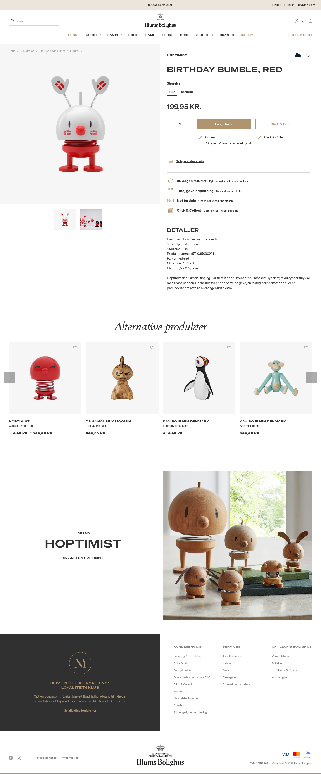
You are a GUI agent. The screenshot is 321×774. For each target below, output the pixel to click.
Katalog (227, 663)
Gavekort (228, 670)
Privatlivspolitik (70, 758)
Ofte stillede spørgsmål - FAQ (192, 677)
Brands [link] (227, 35)
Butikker (277, 663)
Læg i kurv (224, 124)
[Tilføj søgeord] (13, 21)
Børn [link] (185, 35)
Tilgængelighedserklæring (190, 712)
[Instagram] (19, 758)
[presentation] (9, 377)
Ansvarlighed (280, 677)
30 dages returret (160, 5)
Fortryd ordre (182, 670)
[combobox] (34, 21)
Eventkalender (232, 656)
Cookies (179, 705)
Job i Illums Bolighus (284, 670)
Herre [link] (168, 35)
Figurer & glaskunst (53, 51)
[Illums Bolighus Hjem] (160, 20)
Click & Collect (283, 124)
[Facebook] (11, 758)
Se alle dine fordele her (80, 710)
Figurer (75, 51)
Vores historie (280, 656)
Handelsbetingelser (186, 698)
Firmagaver (230, 677)
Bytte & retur (182, 663)
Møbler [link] (93, 35)
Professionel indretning (237, 684)
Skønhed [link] (204, 35)
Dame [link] (150, 35)
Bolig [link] (133, 35)
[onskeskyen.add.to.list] (298, 55)
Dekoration (28, 51)
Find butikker (283, 5)
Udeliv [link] (247, 35)
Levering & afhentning (187, 656)
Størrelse (173, 83)
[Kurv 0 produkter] (310, 21)
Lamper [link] (114, 35)
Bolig (12, 51)
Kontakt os (180, 691)
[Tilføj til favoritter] (75, 348)
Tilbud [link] (73, 35)
